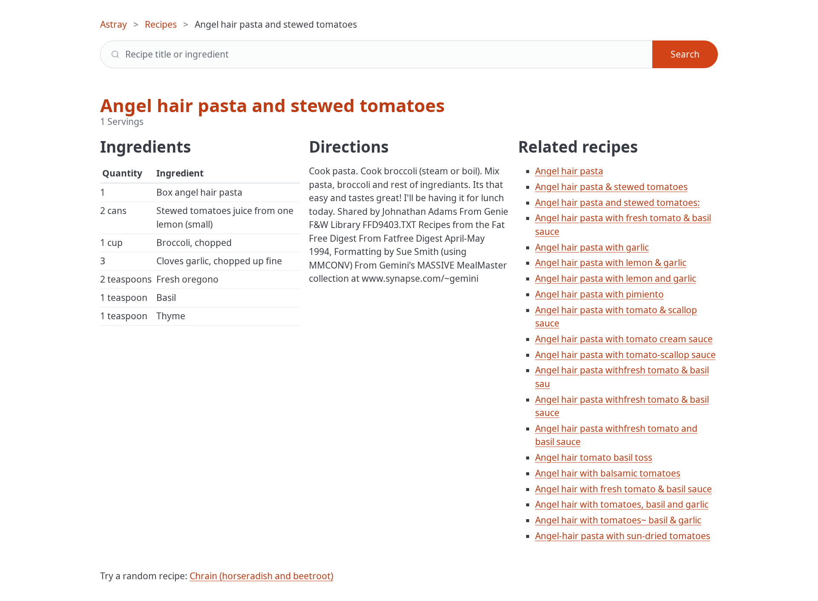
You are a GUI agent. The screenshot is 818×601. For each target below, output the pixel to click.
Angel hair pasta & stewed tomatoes (611, 187)
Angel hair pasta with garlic (592, 247)
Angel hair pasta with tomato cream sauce (624, 339)
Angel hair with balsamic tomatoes (607, 473)
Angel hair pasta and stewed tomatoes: (617, 202)
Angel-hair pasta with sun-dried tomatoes (622, 536)
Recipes (161, 24)
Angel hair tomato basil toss (593, 457)
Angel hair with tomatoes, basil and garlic (622, 504)
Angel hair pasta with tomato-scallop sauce (625, 355)
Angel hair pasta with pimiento (599, 294)
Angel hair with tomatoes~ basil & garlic (618, 520)
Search (685, 54)
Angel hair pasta (569, 171)
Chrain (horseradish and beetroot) (261, 576)
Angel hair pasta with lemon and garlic (615, 278)
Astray (113, 24)
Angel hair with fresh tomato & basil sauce (623, 489)
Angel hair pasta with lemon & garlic (610, 263)
